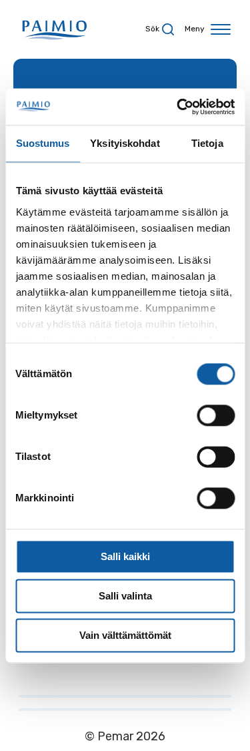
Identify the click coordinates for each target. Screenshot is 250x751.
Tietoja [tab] (207, 143)
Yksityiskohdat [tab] (124, 143)
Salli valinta (125, 595)
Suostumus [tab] (43, 143)
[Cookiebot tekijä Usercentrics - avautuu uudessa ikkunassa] (178, 106)
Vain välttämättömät (125, 635)
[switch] (216, 415)
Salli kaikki (125, 556)
